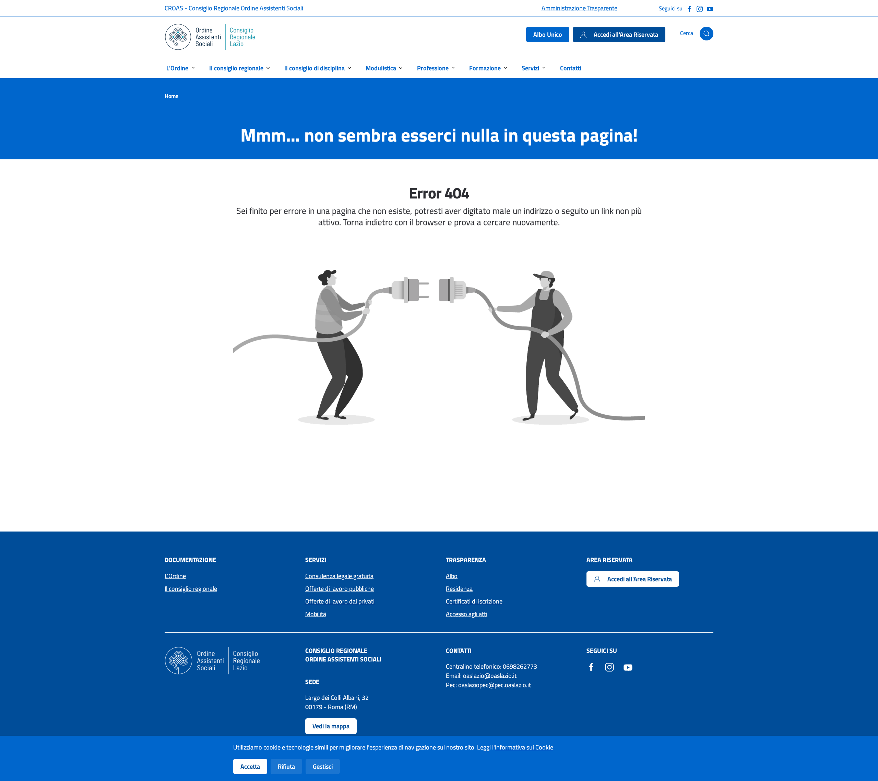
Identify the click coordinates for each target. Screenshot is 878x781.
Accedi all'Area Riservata (626, 34)
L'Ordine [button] (177, 68)
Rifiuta (286, 766)
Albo (452, 576)
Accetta (250, 766)
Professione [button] (433, 68)
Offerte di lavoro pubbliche (339, 588)
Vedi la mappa (330, 726)
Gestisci (323, 766)
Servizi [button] (530, 68)
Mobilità (315, 614)
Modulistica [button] (381, 68)
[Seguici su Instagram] (699, 8)
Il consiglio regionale (191, 588)
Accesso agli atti (466, 614)
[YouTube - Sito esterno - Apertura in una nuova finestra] (628, 666)
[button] (706, 33)
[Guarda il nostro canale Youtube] (710, 8)
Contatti (570, 68)
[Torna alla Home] (210, 37)
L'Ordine (175, 576)
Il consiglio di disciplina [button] (314, 68)
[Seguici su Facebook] (689, 8)
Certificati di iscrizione (474, 601)
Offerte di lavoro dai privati (340, 601)
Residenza (459, 588)
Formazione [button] (485, 68)
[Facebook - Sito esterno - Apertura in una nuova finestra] (591, 666)
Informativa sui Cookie (524, 747)
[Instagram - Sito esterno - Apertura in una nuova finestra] (609, 666)
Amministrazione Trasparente (579, 8)
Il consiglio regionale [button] (236, 68)
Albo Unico (547, 34)
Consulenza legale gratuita (339, 576)
